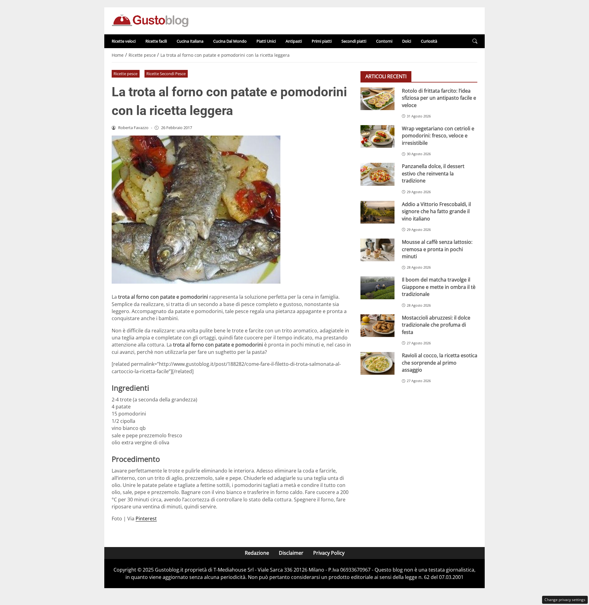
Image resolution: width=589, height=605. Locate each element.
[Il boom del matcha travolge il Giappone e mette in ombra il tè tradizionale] (377, 287)
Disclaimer (291, 552)
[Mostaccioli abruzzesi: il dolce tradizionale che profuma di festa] (377, 325)
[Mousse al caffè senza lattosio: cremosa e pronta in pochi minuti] (377, 250)
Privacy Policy (329, 552)
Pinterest (146, 518)
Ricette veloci (124, 41)
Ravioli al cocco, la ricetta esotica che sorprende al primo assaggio (439, 362)
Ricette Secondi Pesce (166, 73)
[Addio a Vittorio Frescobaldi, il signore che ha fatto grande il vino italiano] (377, 212)
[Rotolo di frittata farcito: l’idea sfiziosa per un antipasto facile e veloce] (377, 98)
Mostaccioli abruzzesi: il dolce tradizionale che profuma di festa (436, 324)
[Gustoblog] (150, 20)
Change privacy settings (565, 599)
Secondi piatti (353, 41)
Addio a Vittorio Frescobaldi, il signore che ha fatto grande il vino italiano (436, 211)
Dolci (406, 41)
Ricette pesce (125, 73)
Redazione (257, 552)
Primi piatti (322, 41)
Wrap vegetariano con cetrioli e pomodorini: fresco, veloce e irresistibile (438, 135)
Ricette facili (156, 41)
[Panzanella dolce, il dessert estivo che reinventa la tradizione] (377, 174)
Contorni (384, 41)
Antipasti (294, 41)
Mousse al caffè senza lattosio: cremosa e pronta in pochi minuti (437, 249)
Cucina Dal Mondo (230, 41)
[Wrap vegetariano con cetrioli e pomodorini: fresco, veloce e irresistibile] (377, 136)
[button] (474, 41)
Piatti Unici (266, 41)
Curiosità (429, 41)
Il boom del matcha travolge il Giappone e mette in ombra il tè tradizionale (438, 286)
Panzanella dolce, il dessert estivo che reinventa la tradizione (433, 173)
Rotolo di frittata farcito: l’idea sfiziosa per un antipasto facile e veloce (439, 98)
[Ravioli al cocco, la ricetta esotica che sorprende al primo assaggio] (377, 363)
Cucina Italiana (190, 41)
